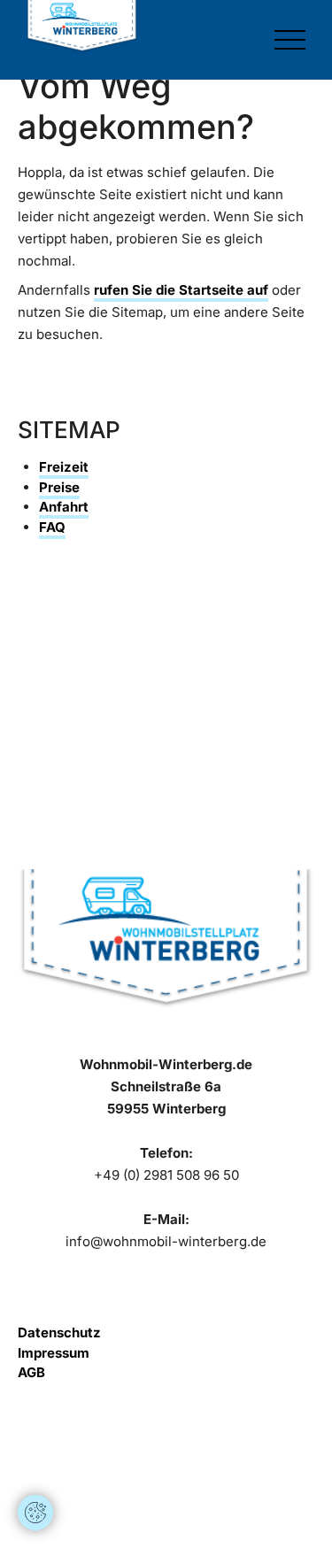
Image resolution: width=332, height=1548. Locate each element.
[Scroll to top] (35, 1459)
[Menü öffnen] (290, 40)
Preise (59, 487)
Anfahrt (64, 506)
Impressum (53, 1352)
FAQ (52, 527)
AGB (31, 1372)
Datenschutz (59, 1332)
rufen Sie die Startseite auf (181, 289)
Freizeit (64, 466)
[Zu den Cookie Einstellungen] (35, 1512)
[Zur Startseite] (82, 26)
